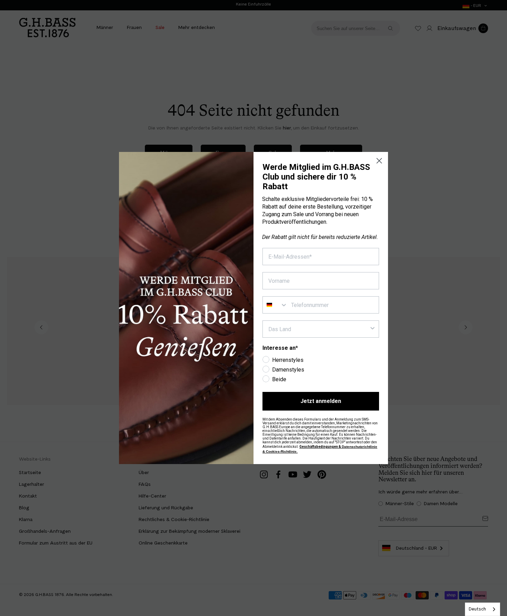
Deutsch (477, 609)
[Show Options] (372, 329)
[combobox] (482, 609)
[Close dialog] (379, 161)
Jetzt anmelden (320, 401)
